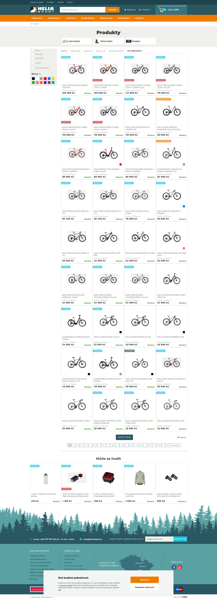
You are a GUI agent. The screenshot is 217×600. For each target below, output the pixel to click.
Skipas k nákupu (71, 556)
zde (59, 590)
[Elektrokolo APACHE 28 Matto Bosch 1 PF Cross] (76, 362)
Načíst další (124, 437)
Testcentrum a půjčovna (75, 569)
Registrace (131, 10)
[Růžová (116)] (38, 83)
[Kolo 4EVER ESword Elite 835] (108, 237)
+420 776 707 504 (47, 539)
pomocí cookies (66, 585)
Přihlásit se (145, 10)
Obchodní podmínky (39, 566)
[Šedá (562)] (42, 79)
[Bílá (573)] (38, 79)
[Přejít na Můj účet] (153, 10)
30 (113, 445)
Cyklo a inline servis (73, 566)
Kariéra (70, 2)
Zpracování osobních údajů (42, 569)
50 (131, 445)
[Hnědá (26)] (49, 83)
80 (159, 445)
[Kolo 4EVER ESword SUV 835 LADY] (171, 237)
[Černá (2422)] (34, 79)
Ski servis (68, 562)
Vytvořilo (177, 597)
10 (94, 445)
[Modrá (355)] (49, 79)
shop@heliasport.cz (93, 539)
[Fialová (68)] (45, 83)
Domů (36, 24)
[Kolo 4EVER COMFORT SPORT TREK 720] (171, 279)
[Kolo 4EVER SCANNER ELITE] (171, 321)
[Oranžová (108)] (42, 83)
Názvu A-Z (88, 51)
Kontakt (60, 2)
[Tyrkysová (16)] (53, 83)
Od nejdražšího (134, 51)
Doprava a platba (36, 2)
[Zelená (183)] (34, 83)
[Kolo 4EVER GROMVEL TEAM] (76, 404)
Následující (176, 445)
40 (122, 445)
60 (140, 445)
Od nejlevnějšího (116, 51)
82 (168, 445)
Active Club (69, 559)
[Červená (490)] (45, 79)
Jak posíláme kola (38, 559)
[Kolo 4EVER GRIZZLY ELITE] (140, 321)
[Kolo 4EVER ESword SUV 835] (140, 237)
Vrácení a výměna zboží (40, 562)
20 (104, 445)
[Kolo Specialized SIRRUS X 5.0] (76, 237)
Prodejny (50, 2)
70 (149, 445)
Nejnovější (75, 51)
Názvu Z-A (100, 51)
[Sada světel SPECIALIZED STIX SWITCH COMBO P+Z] (171, 478)
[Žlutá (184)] (53, 79)
